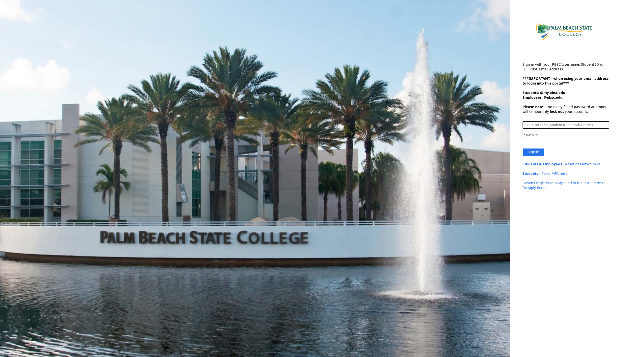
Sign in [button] (533, 151)
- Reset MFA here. (545, 173)
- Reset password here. (562, 164)
